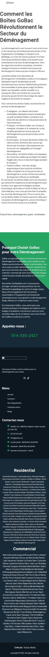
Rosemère (14, 508)
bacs (10, 214)
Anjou (29, 476)
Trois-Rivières (26, 612)
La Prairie (30, 522)
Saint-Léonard (14, 492)
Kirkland (31, 495)
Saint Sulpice (22, 618)
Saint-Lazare (8, 537)
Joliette (41, 601)
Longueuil (35, 516)
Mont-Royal (28, 500)
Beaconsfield (8, 498)
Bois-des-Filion (31, 508)
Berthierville (7, 606)
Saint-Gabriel (39, 603)
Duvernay (20, 506)
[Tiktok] (28, 378)
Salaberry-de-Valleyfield (23, 532)
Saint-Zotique (40, 537)
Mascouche (9, 511)
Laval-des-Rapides (30, 503)
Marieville (28, 527)
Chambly (6, 527)
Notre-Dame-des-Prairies (15, 603)
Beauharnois (8, 532)
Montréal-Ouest (40, 498)
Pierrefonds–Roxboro (20, 487)
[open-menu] (47, 2)
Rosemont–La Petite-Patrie (30, 490)
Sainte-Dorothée (9, 506)
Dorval (25, 495)
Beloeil (30, 530)
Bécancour (8, 612)
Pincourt (6, 535)
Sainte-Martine (16, 540)
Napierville (41, 540)
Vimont (20, 621)
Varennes (16, 522)
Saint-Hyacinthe (35, 618)
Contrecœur (15, 623)
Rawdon (29, 603)
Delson (21, 524)
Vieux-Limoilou (38, 629)
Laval (11, 503)
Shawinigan (38, 612)
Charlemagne (28, 511)
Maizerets (27, 632)
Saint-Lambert (8, 519)
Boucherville (19, 519)
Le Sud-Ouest (15, 482)
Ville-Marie (30, 492)
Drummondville (29, 609)
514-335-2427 (24, 335)
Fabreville (27, 621)
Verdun (23, 492)
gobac (30, 214)
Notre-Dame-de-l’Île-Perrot (29, 535)
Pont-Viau (41, 503)
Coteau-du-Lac (20, 537)
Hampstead (19, 500)
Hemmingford (29, 543)
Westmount (38, 500)
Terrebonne (41, 508)
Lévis (14, 615)
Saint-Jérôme (23, 586)
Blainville (36, 506)
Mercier (25, 540)
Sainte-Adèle (16, 598)
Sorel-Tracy (37, 621)
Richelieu (20, 527)
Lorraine (21, 508)
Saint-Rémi (32, 540)
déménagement (20, 214)
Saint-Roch (27, 629)
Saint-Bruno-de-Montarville (35, 519)
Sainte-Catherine (11, 524)
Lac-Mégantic (17, 609)
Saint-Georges (23, 615)
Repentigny (18, 511)
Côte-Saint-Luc (8, 500)
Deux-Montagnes (21, 514)
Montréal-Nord (38, 484)
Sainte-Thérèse (12, 589)
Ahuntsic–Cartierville (18, 476)
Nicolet (17, 612)
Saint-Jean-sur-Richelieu (34, 524)
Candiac (23, 522)
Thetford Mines (36, 615)
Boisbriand (28, 506)
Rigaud (7, 540)
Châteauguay (39, 530)
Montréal (6, 476)
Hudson (42, 535)
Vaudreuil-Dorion (39, 532)
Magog (27, 606)
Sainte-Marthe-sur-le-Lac (27, 592)
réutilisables (39, 214)
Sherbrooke (18, 606)
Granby (33, 606)
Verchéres (11, 618)
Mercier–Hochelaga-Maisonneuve (18, 484)
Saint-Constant (40, 522)
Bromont (6, 609)
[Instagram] (24, 378)
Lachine (23, 479)
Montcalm (16, 629)
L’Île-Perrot (14, 535)
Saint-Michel (19, 543)
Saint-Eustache (8, 514)
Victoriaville (42, 609)
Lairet (19, 632)
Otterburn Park (10, 530)
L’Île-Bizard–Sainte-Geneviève (32, 482)
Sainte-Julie (7, 522)
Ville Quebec (26, 623)
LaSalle (29, 479)
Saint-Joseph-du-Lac (19, 516)
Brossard (43, 516)
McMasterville (22, 530)
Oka (29, 516)
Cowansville (41, 606)
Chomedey (18, 503)
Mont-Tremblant (29, 598)
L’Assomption (39, 511)
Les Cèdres (30, 537)
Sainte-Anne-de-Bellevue (23, 498)
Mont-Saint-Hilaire (39, 527)
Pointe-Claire (40, 495)
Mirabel (32, 514)
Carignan (13, 527)
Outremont (7, 487)
